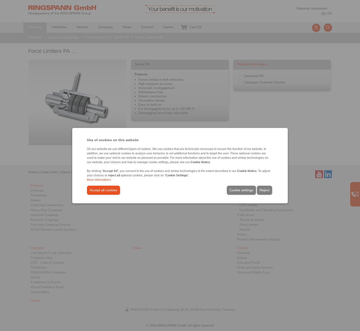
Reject (264, 190)
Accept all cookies (103, 190)
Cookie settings (241, 190)
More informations (99, 179)
